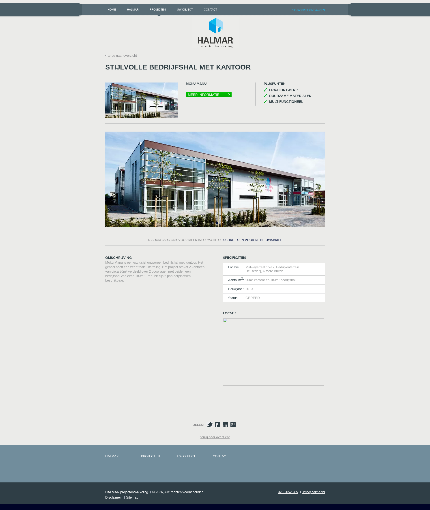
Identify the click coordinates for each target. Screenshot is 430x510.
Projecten (158, 9)
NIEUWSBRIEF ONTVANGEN (308, 10)
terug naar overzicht (122, 55)
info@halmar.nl (313, 492)
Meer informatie (203, 95)
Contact (210, 9)
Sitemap (132, 497)
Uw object (185, 9)
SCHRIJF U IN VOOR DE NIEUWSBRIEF (252, 240)
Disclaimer (113, 497)
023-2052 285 (288, 492)
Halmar (133, 9)
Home (112, 9)
